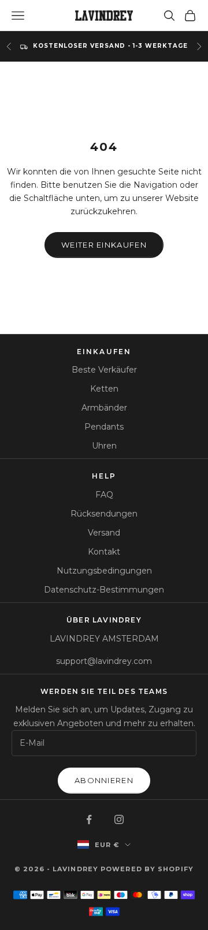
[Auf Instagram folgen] (119, 819)
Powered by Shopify (147, 869)
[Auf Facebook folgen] (89, 819)
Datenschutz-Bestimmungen (104, 589)
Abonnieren (104, 780)
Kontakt (104, 551)
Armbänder (104, 408)
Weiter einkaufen (104, 244)
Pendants (104, 427)
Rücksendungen (104, 513)
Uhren (104, 446)
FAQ (104, 494)
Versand (104, 532)
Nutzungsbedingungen (104, 570)
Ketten (104, 389)
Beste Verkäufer (104, 370)
